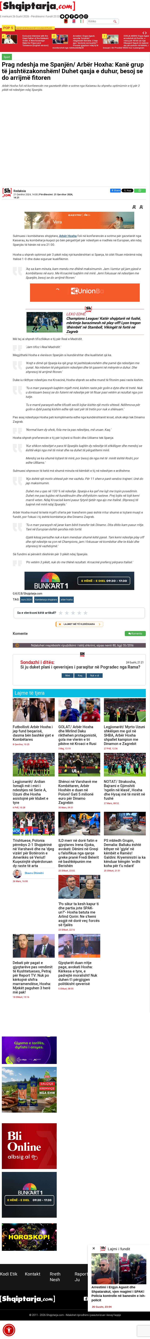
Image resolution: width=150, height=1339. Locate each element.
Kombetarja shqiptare (46, 599)
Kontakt (32, 1274)
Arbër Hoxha (68, 236)
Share (117, 190)
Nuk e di (94, 675)
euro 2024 (26, 599)
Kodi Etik (8, 1274)
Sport (7, 57)
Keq (80, 675)
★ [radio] (60, 613)
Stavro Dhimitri (34, 873)
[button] (9, 1330)
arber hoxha (67, 599)
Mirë (67, 675)
